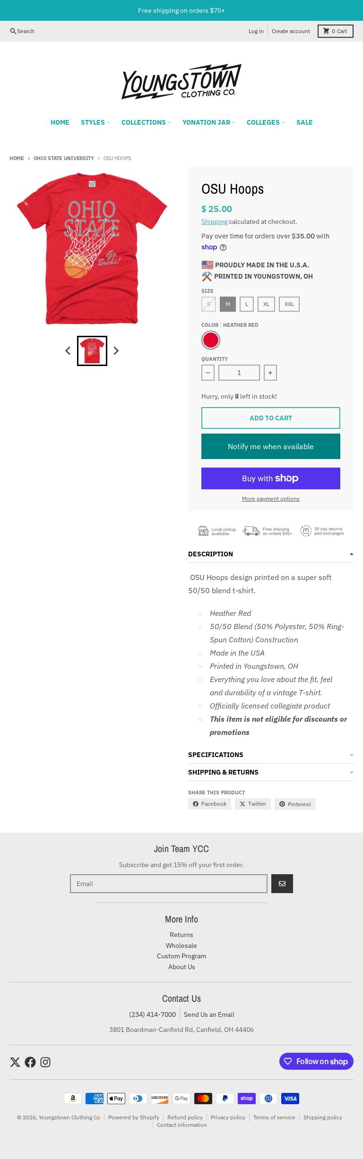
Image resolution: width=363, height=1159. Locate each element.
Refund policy (185, 1117)
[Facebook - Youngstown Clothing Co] (30, 1062)
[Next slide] (115, 350)
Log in (256, 30)
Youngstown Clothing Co (69, 1117)
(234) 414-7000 (152, 1014)
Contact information (182, 1124)
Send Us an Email (209, 1014)
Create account (291, 30)
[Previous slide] (68, 350)
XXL (289, 303)
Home (16, 158)
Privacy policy (228, 1117)
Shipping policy (322, 1117)
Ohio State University (64, 158)
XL (266, 303)
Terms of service (274, 1117)
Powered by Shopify (133, 1117)
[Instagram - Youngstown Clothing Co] (45, 1062)
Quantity (214, 359)
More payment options (271, 498)
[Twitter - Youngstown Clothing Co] (15, 1062)
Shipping (214, 221)
